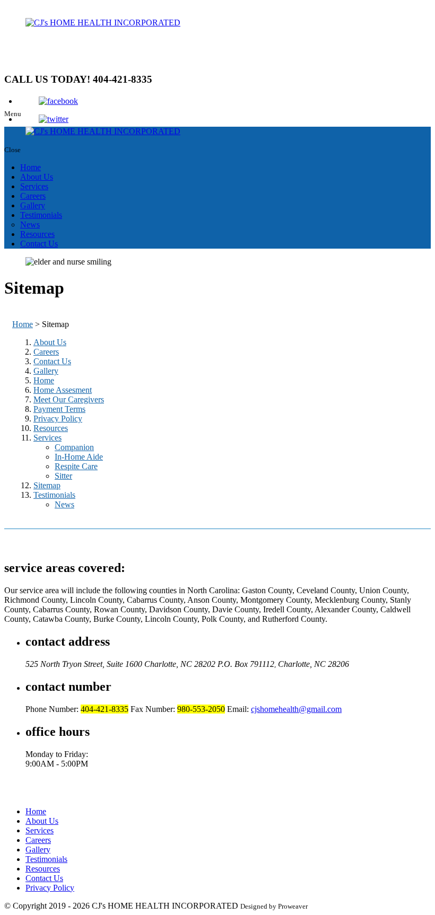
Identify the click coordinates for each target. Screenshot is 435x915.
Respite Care (76, 466)
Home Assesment (62, 389)
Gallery (32, 205)
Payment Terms (59, 408)
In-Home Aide (79, 456)
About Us (36, 176)
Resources (37, 234)
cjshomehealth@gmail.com (296, 709)
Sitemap (46, 485)
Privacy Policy (57, 418)
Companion (74, 447)
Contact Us (39, 243)
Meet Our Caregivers (68, 399)
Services (34, 186)
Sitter (63, 475)
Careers (33, 195)
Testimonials (41, 214)
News (30, 224)
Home (30, 167)
